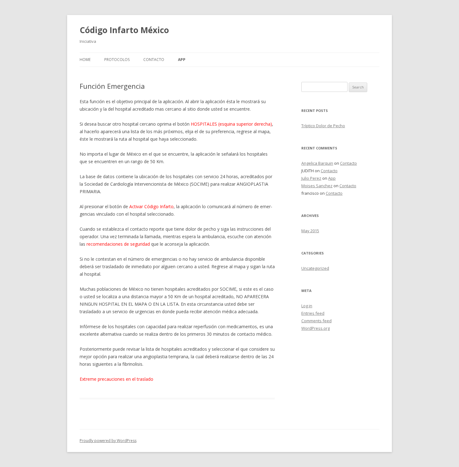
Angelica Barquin (317, 163)
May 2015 (310, 231)
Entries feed (312, 313)
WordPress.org (315, 328)
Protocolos (117, 59)
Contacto (153, 59)
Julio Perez (311, 178)
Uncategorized (315, 268)
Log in (306, 306)
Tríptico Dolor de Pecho (323, 125)
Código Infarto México (124, 30)
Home (85, 59)
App (181, 59)
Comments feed (316, 321)
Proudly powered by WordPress (108, 440)
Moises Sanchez (317, 185)
